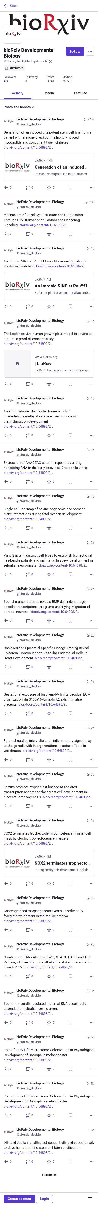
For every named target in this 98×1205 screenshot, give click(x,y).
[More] (91, 187)
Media (49, 93)
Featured (80, 93)
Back (14, 5)
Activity (17, 93)
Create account (19, 1199)
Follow (75, 51)
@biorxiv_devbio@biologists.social (26, 61)
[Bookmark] (70, 187)
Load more (49, 1175)
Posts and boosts (17, 107)
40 (6, 81)
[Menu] (90, 51)
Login (44, 1199)
